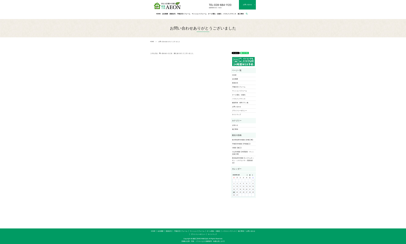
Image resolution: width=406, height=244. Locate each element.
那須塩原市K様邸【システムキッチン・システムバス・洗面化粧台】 (243, 160)
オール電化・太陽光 (214, 14)
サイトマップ (236, 114)
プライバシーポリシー (239, 110)
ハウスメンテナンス (229, 14)
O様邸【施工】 (237, 148)
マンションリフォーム (199, 14)
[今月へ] (249, 174)
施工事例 (241, 14)
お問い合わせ (247, 4)
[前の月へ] (246, 174)
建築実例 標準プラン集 (240, 102)
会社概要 (165, 14)
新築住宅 (173, 14)
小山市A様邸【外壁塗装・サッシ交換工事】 (243, 153)
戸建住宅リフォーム (183, 14)
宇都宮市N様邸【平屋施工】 (241, 144)
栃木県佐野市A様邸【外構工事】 (243, 140)
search (246, 13)
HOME (158, 14)
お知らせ (235, 125)
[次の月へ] (253, 174)
